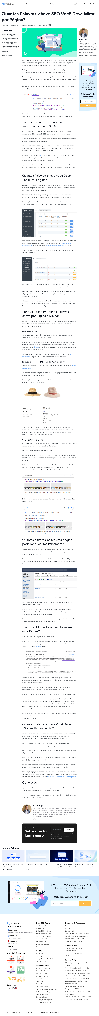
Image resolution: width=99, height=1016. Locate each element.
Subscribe (69, 829)
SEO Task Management (43, 1002)
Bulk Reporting (41, 928)
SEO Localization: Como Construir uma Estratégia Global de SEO (61, 865)
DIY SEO (39, 979)
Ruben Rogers (15, 25)
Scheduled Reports (42, 997)
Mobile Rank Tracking (43, 992)
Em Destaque (37, 25)
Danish (80, 934)
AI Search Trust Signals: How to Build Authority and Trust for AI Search (77, 969)
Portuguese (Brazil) (71, 941)
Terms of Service (54, 1012)
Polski (82, 939)
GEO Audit (39, 956)
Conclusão (4, 58)
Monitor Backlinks (42, 939)
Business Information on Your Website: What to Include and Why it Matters (77, 974)
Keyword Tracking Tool (43, 936)
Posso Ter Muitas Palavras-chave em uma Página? (10, 50)
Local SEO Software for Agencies (46, 989)
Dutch (77, 939)
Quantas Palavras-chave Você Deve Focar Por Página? (10, 38)
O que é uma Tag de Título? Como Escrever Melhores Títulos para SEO (37, 866)
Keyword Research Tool (43, 934)
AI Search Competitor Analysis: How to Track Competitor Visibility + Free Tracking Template (77, 981)
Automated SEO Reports (44, 971)
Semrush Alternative (71, 951)
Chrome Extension (42, 976)
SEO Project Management (44, 1000)
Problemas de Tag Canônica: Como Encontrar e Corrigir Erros (85, 865)
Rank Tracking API (42, 994)
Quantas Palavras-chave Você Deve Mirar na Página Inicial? (10, 54)
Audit (88, 105)
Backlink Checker (41, 926)
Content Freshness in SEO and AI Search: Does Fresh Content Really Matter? (78, 998)
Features (28, 4)
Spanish (67, 936)
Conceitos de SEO (27, 25)
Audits (35, 4)
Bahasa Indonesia (81, 936)
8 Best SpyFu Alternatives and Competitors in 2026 (75, 987)
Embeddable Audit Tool (43, 931)
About (67, 926)
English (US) (73, 934)
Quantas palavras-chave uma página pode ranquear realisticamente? (10, 46)
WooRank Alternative (72, 956)
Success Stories (44, 4)
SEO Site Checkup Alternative (74, 953)
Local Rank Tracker (42, 987)
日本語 (72, 939)
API (37, 947)
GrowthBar (39, 984)
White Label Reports (42, 944)
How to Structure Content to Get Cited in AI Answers (78, 993)
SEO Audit (39, 954)
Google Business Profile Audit (45, 959)
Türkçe (80, 941)
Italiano (67, 939)
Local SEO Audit (41, 961)
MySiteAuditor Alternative (73, 948)
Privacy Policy (44, 1012)
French (73, 936)
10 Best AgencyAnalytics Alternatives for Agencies (78, 964)
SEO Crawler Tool (41, 941)
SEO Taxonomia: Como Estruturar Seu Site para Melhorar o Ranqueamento (12, 866)
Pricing (52, 4)
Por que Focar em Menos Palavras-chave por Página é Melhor (10, 42)
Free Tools (39, 981)
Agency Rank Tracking (43, 968)
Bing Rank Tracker (42, 973)
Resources (59, 4)
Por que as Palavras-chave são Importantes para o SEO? (9, 35)
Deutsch (86, 934)
